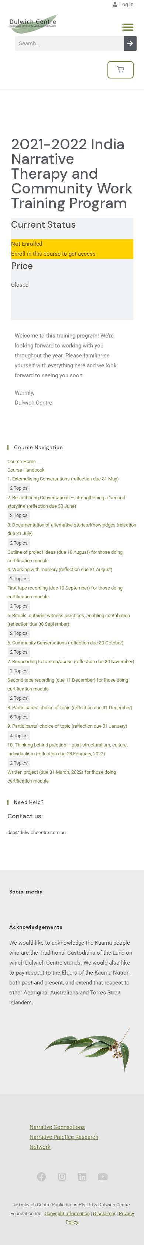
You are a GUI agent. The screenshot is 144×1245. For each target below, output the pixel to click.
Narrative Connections (57, 1127)
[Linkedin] (82, 1176)
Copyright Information (67, 1213)
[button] (128, 27)
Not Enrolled (26, 244)
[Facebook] (41, 1176)
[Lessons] (39, 463)
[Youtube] (102, 1176)
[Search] (130, 43)
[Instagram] (62, 1176)
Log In (125, 4)
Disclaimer (104, 1213)
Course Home (21, 461)
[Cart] (120, 69)
